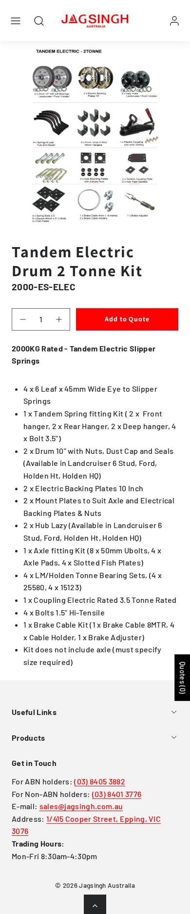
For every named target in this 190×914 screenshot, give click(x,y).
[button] (15, 21)
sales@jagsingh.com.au (81, 806)
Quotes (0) (182, 678)
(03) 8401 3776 (116, 793)
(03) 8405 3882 (99, 781)
